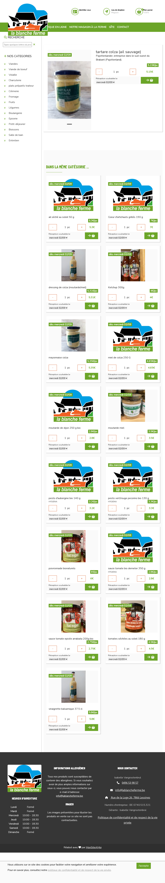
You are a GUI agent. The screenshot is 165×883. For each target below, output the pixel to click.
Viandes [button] (13, 64)
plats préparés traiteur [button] (21, 86)
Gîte (112, 27)
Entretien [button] (13, 140)
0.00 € (148, 11)
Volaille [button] (12, 75)
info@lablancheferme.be (69, 796)
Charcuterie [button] (14, 80)
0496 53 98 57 (130, 783)
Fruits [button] (11, 102)
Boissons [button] (13, 129)
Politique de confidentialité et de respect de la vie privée (127, 820)
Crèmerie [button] (13, 91)
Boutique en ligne (54, 27)
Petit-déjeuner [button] (16, 124)
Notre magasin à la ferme (88, 27)
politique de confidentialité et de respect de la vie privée (79, 870)
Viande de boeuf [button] (17, 69)
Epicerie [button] (13, 118)
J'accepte (144, 866)
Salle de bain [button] (15, 135)
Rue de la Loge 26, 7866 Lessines (130, 797)
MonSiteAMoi (94, 847)
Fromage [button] (13, 96)
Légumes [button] (13, 107)
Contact (123, 27)
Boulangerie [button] (15, 113)
